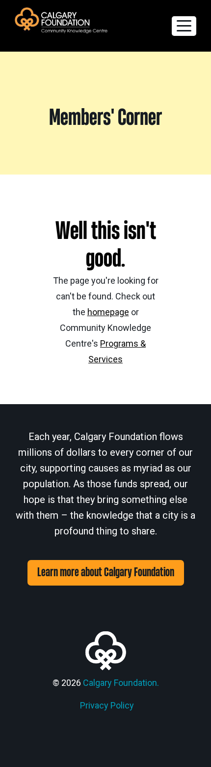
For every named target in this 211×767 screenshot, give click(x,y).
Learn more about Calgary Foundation (105, 572)
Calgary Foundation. (121, 683)
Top (200, 753)
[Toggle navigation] (184, 26)
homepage (108, 312)
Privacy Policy (107, 705)
